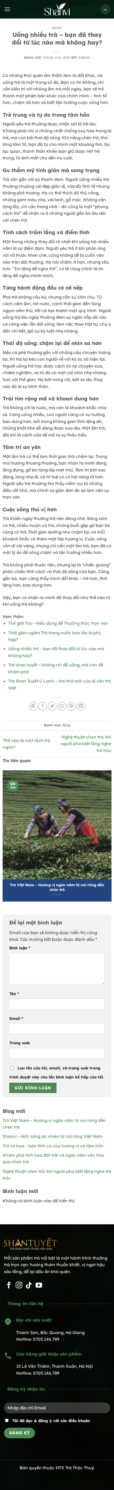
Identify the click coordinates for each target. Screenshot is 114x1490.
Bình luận (19, 948)
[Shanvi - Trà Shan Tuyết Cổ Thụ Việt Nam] (57, 9)
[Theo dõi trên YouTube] (39, 1285)
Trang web (19, 1043)
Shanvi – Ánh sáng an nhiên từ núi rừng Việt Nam (53, 1136)
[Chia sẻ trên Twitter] (52, 706)
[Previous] (5, 833)
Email (16, 1018)
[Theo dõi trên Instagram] (19, 1285)
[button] (7, 9)
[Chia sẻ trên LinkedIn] (81, 706)
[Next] (109, 833)
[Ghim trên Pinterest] (71, 706)
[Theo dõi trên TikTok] (28, 1285)
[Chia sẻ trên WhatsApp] (33, 706)
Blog (57, 28)
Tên (14, 993)
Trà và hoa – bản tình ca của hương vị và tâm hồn (53, 1145)
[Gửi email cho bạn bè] (62, 706)
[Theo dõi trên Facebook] (9, 1285)
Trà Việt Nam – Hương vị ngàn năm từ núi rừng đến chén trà (57, 887)
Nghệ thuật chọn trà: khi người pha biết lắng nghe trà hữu (85, 743)
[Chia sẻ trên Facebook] (42, 706)
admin (84, 57)
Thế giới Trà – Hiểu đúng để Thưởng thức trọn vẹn (58, 623)
